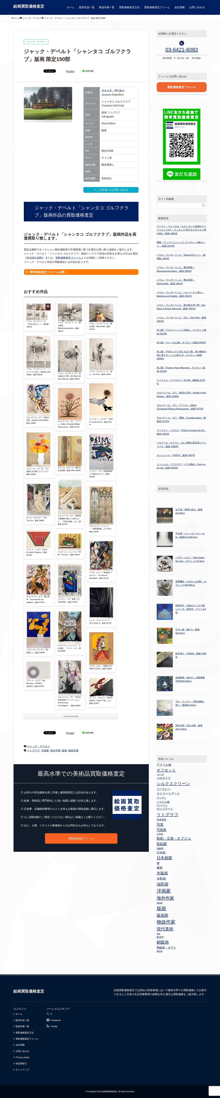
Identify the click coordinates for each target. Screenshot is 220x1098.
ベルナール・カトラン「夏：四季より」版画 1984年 (37, 651)
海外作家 (55, 750)
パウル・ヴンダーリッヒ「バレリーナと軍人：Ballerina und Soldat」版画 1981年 (38, 372)
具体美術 (161, 819)
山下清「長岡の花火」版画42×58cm (188, 511)
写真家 (161, 829)
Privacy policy (22, 1057)
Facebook (56, 1020)
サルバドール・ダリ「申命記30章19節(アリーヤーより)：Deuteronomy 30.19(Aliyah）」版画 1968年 (69, 701)
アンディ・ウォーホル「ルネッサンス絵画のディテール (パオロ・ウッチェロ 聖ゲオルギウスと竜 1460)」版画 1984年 (181, 230)
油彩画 (162, 884)
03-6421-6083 (34, 257)
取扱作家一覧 (107, 7)
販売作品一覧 (87, 7)
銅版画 (163, 942)
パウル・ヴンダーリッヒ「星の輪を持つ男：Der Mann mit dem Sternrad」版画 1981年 (69, 376)
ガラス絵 (160, 774)
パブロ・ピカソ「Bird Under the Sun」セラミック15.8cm (189, 559)
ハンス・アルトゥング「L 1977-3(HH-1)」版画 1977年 (100, 621)
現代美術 (165, 929)
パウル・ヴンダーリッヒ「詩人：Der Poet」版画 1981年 (100, 372)
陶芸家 (160, 951)
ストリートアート (168, 793)
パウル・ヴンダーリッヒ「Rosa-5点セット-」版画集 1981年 (37, 324)
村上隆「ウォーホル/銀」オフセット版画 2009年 (181, 342)
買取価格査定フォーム (157, 7)
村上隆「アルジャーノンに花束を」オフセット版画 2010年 (181, 332)
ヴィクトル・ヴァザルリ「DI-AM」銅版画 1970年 (181, 382)
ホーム (71, 7)
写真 (160, 824)
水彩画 (161, 878)
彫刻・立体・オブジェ (174, 838)
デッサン (161, 797)
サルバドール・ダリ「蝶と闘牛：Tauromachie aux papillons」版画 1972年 (37, 599)
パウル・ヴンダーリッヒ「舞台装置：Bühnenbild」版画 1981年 (100, 326)
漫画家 (160, 903)
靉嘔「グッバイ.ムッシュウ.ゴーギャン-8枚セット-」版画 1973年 (181, 244)
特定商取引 (21, 1063)
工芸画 (160, 834)
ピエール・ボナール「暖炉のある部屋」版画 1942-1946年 (69, 469)
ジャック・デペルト (113, 90)
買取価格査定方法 (129, 7)
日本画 (161, 852)
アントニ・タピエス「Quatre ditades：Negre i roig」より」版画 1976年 (101, 700)
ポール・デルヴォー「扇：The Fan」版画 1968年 (37, 519)
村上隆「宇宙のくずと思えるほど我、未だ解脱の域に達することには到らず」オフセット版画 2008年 (181, 355)
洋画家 (45, 750)
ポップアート (165, 808)
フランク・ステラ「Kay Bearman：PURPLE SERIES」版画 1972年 (35, 683)
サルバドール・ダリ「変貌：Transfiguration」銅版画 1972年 (181, 419)
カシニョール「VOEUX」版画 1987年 (176, 455)
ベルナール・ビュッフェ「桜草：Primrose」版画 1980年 (69, 553)
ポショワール (162, 805)
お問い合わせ (197, 7)
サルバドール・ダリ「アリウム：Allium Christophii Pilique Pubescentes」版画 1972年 (69, 424)
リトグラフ (33, 750)
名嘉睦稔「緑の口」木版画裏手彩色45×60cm (190, 679)
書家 (160, 867)
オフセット (166, 770)
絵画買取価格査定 (28, 6)
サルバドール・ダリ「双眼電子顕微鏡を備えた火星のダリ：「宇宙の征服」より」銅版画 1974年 (69, 520)
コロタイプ (163, 778)
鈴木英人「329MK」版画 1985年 (190, 655)
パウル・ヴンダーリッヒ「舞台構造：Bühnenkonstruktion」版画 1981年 (69, 327)
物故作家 (73, 750)
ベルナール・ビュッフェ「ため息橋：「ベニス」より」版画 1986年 (69, 648)
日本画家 (164, 858)
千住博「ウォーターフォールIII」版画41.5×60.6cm (190, 535)
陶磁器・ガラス (166, 947)
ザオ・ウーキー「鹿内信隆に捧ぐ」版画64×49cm (190, 703)
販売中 (160, 937)
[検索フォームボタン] (203, 205)
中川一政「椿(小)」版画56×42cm (187, 631)
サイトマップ (22, 1069)
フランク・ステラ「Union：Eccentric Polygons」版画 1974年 (37, 552)
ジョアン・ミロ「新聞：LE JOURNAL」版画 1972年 (68, 600)
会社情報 (179, 7)
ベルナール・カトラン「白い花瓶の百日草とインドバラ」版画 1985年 (37, 471)
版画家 (162, 915)
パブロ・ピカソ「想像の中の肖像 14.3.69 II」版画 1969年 (100, 667)
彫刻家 (162, 844)
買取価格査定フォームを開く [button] (48, 272)
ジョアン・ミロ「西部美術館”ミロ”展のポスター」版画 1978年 (101, 474)
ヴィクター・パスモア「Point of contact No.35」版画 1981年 (101, 422)
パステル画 (163, 802)
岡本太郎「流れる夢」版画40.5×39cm (188, 727)
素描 (158, 934)
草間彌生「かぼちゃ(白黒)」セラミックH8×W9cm (190, 583)
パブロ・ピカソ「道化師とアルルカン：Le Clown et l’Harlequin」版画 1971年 (100, 575)
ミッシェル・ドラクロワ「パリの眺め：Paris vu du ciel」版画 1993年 (181, 466)
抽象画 (160, 848)
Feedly (54, 1026)
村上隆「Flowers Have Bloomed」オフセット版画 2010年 (181, 369)
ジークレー (163, 789)
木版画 (162, 873)
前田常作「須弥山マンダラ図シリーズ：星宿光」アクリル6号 (190, 609)
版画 (64, 750)
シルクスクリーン (173, 783)
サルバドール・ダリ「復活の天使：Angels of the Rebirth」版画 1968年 (38, 420)
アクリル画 (164, 764)
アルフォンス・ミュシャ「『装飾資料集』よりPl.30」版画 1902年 (101, 529)
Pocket (70, 71)
